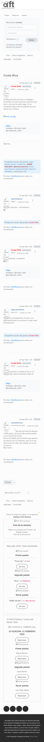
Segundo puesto (22, 575)
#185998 (37, 360)
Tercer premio (22, 686)
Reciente (15, 15)
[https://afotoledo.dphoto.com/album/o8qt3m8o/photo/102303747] (22, 590)
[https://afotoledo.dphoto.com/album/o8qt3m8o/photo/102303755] (22, 570)
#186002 (37, 419)
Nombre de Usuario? (14, 47)
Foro (8, 55)
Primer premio (22, 648)
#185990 (37, 83)
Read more (22, 640)
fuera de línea (23, 89)
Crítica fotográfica (18, 55)
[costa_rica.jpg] (10, 116)
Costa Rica (17, 59)
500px (8, 125)
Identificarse (15, 176)
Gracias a (17, 517)
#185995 (37, 246)
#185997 (37, 306)
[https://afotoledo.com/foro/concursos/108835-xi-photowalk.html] (22, 627)
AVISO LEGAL (34, 736)
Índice (7, 15)
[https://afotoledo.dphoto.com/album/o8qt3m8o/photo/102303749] (22, 551)
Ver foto (22, 566)
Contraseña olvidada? (14, 44)
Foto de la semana (22, 525)
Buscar (24, 15)
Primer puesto (22, 555)
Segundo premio (22, 667)
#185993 (37, 195)
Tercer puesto (22, 595)
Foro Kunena (26, 517)
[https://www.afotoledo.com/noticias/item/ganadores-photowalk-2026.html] (22, 644)
